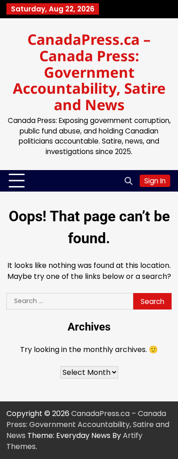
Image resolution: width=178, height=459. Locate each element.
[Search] (128, 181)
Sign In (155, 181)
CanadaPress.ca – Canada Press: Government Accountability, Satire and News (89, 71)
